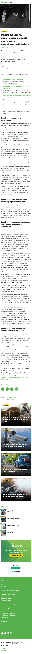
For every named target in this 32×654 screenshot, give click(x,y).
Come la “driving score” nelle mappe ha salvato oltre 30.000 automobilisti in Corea (16, 419)
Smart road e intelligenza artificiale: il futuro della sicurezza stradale (15, 445)
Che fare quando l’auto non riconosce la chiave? (17, 510)
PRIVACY (3, 650)
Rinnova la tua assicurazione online (10, 590)
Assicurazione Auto (6, 598)
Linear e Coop (4, 617)
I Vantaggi (3, 611)
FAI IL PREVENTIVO (16, 555)
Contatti (3, 627)
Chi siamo (3, 585)
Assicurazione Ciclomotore (8, 602)
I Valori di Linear (5, 586)
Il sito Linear (4, 625)
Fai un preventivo (5, 588)
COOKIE (3, 648)
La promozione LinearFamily (8, 613)
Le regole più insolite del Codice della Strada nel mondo (15, 470)
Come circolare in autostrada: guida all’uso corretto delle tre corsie (18, 517)
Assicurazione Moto (6, 600)
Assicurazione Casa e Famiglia (8, 604)
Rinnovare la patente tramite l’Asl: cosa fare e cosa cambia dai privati (18, 524)
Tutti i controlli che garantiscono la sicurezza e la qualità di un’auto (15, 495)
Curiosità (4, 31)
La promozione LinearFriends (8, 615)
